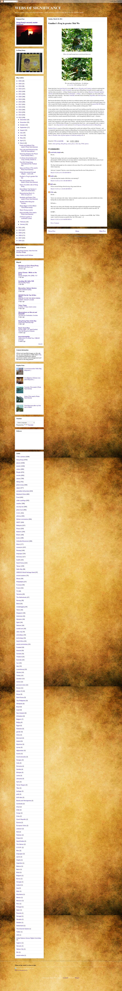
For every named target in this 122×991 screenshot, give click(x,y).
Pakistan (19, 835)
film (17, 952)
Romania (19, 766)
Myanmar (19, 744)
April (21, 140)
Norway (18, 600)
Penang (18, 550)
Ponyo (18, 528)
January (22, 224)
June (21, 135)
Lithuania (19, 778)
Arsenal (18, 650)
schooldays (19, 635)
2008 (20, 235)
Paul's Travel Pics (24, 328)
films (17, 850)
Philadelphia (20, 581)
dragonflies (92, 95)
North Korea (20, 697)
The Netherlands (21, 597)
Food (18, 497)
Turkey (18, 675)
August (22, 130)
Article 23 (19, 691)
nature (69, 144)
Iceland (18, 885)
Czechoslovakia (21, 757)
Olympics (19, 619)
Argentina (19, 863)
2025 (20, 83)
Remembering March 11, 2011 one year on (27, 194)
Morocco (19, 900)
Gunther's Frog (52, 128)
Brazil (18, 707)
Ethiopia (18, 772)
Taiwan (18, 566)
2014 (20, 112)
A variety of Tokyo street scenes (27, 307)
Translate (30, 425)
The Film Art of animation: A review (28, 315)
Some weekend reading (24, 289)
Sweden (18, 922)
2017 (20, 104)
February (23, 221)
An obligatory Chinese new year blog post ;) (32, 378)
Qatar (18, 910)
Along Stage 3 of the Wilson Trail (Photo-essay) (28, 206)
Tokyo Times (22, 305)
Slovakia (18, 919)
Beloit (18, 603)
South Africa (20, 641)
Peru (17, 903)
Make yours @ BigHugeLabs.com (21, 970)
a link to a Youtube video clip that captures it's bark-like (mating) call (76, 134)
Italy (17, 666)
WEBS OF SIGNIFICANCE (38, 8)
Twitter (18, 932)
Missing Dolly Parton (24, 282)
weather (18, 503)
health (18, 560)
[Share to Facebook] (76, 141)
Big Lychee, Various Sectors (27, 288)
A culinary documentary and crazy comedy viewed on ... (29, 158)
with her (50, 93)
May (21, 138)
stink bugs (100, 95)
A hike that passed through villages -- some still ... (28, 173)
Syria (17, 782)
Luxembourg (20, 669)
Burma (18, 878)
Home (77, 231)
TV (17, 591)
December (23, 119)
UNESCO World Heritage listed (25, 572)
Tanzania (19, 594)
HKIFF (18, 522)
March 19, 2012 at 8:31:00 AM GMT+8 (61, 172)
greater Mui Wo (97, 104)
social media (20, 955)
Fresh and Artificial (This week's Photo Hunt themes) (29, 146)
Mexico (18, 897)
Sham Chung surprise (26, 210)
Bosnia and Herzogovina (23, 800)
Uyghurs (18, 943)
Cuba (18, 816)
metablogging (20, 607)
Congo (18, 813)
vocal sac (71, 85)
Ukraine (18, 672)
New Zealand (20, 713)
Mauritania (19, 894)
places (73, 144)
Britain (18, 535)
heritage (18, 791)
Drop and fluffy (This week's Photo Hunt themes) (28, 213)
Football (18, 647)
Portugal (18, 907)
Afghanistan (20, 750)
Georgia (18, 882)
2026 (20, 81)
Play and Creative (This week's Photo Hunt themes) (29, 181)
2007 (20, 238)
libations (18, 531)
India (17, 763)
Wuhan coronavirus (22, 519)
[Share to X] (74, 141)
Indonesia (19, 616)
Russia (18, 688)
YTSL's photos (85, 144)
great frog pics (63, 88)
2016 (20, 107)
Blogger (77, 978)
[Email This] (71, 141)
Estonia (18, 822)
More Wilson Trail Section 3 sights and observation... (28, 189)
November (23, 122)
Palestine (19, 728)
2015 (20, 109)
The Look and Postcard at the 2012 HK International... (29, 150)
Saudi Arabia (20, 841)
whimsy (18, 516)
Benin (18, 869)
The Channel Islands (22, 929)
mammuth (65, 978)
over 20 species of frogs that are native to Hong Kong (87, 125)
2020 (20, 96)
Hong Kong (64, 144)
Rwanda (18, 913)
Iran (17, 663)
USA (17, 935)
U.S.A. (18, 513)
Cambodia (19, 803)
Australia (19, 660)
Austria (18, 753)
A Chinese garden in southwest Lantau (26, 217)
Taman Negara (20, 785)
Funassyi (19, 585)
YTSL (51, 192)
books (18, 538)
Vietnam (18, 625)
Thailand (19, 656)
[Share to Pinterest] (78, 141)
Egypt (18, 725)
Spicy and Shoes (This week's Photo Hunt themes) (29, 168)
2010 (20, 230)
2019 (20, 99)
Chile (17, 810)
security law (19, 506)
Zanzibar (19, 678)
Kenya (18, 694)
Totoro (18, 610)
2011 (20, 227)
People (18, 472)
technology (19, 638)
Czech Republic (21, 819)
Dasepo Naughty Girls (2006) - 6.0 (27, 275)
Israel (18, 710)
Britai (17, 872)
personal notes (20, 685)
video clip (78, 144)
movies (18, 475)
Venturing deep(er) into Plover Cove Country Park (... (29, 154)
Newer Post (51, 231)
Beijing (18, 722)
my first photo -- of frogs (74, 93)
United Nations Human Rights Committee (28, 938)
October (22, 125)
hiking (18, 481)
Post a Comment (55, 223)
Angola (18, 860)
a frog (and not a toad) (61, 125)
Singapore (19, 613)
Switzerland (19, 925)
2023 (20, 89)
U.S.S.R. (19, 847)
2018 (20, 102)
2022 (20, 91)
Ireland (18, 741)
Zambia (18, 769)
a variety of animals (66, 90)
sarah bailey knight (55, 152)
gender (18, 731)
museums (19, 547)
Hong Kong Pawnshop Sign (25, 322)
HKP (51, 184)
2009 (20, 233)
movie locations (21, 575)
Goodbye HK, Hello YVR (26, 281)
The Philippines (21, 700)
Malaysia (19, 525)
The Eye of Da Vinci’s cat (25, 267)
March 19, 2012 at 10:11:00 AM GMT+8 (61, 180)
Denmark (19, 738)
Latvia (18, 775)
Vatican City (19, 949)
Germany (19, 556)
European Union (21, 825)
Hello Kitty (19, 569)
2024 (20, 86)
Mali (17, 832)
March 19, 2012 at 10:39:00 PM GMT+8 (61, 219)
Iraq (17, 888)
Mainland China (21, 494)
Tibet (17, 788)
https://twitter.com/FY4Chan (24, 255)
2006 (20, 240)
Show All (40, 344)
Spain (18, 622)
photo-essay (20, 485)
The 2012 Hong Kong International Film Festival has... (28, 163)
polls (17, 794)
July (21, 132)
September (23, 127)
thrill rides (19, 797)
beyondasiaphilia (24, 336)
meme (18, 682)
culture (18, 469)
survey (18, 747)
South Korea (20, 563)
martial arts (19, 628)
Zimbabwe (19, 716)
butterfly (72, 95)
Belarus (18, 866)
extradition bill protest (22, 491)
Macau (18, 578)
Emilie (52, 176)
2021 (20, 94)
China (18, 735)
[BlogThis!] (73, 141)
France (18, 588)
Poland (18, 838)
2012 (20, 117)
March (22, 143)
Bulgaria (18, 875)
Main (17, 891)
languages (19, 853)
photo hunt (19, 510)
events (18, 466)
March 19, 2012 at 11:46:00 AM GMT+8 (61, 189)
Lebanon (19, 828)
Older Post (102, 231)
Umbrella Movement (22, 541)
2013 (20, 115)
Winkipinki (19, 703)
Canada (18, 653)
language (19, 553)
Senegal (18, 916)
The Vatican (20, 844)
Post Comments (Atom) (80, 236)
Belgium (18, 719)
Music (18, 544)
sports (18, 857)
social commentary (22, 644)
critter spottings (56, 144)
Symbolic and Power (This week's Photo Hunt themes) (29, 198)
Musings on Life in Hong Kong (28, 265)
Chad (18, 807)
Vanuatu (18, 946)
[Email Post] (67, 141)
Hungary (19, 760)
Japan (18, 488)
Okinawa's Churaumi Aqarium (96, 92)
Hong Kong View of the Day (27, 321)
